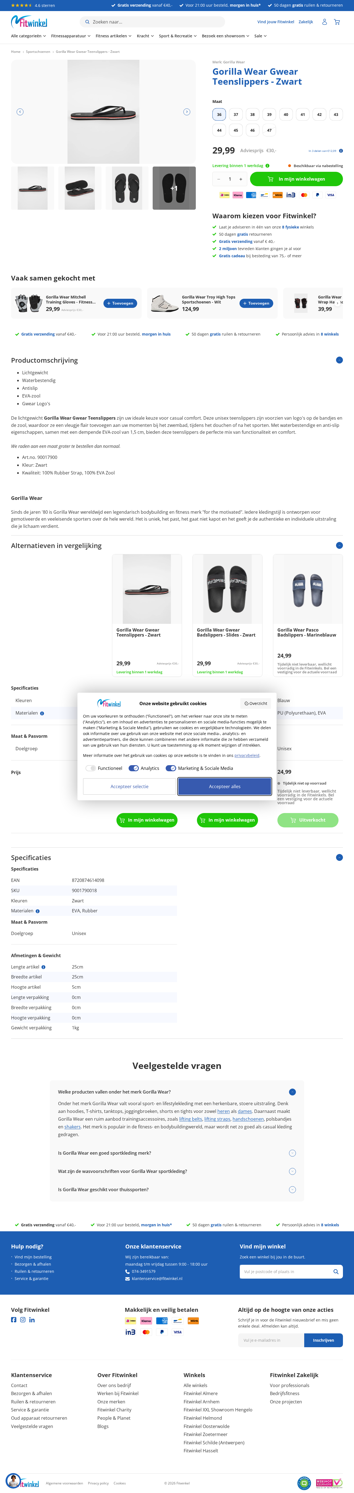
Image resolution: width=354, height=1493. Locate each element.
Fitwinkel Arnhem (202, 1402)
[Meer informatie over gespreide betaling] (341, 151)
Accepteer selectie (130, 786)
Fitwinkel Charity (114, 1410)
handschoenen (248, 1119)
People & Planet (114, 1418)
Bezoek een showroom (223, 35)
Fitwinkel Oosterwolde (207, 1426)
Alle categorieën (26, 35)
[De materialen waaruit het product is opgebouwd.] (42, 713)
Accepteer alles (225, 786)
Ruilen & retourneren (34, 1271)
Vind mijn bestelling (33, 1257)
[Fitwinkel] (25, 1483)
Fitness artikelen (111, 35)
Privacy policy (98, 1483)
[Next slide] (337, 303)
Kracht (143, 35)
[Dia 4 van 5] (174, 188)
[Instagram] (22, 1319)
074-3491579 (143, 1271)
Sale (258, 35)
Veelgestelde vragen (32, 1426)
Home (15, 52)
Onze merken (111, 1402)
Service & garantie (31, 1278)
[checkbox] (102, 768)
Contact (19, 1385)
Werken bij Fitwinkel (118, 1393)
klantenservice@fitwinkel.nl (157, 1278)
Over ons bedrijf (114, 1385)
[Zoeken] (336, 1272)
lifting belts (190, 1119)
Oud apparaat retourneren (39, 1418)
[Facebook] (13, 1319)
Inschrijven (323, 1340)
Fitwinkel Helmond (203, 1418)
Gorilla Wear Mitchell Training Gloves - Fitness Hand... (69, 300)
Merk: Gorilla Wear (228, 61)
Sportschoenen (38, 52)
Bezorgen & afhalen (33, 1264)
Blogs (103, 1426)
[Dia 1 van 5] (32, 188)
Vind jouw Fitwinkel (275, 21)
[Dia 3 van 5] (127, 188)
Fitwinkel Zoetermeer (206, 1434)
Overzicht (258, 703)
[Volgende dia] (186, 111)
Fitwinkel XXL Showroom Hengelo (218, 1410)
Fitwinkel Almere (201, 1393)
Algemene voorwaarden (64, 1483)
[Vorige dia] (20, 111)
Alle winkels (195, 1385)
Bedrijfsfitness (285, 1393)
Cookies (120, 1483)
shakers (72, 1127)
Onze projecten (286, 1402)
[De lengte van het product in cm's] (43, 967)
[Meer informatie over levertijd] (267, 166)
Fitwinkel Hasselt (201, 1451)
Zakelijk (306, 21)
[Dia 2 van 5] (79, 188)
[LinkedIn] (32, 1319)
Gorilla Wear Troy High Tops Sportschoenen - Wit (208, 300)
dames (245, 1111)
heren (223, 1111)
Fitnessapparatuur (68, 35)
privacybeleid (247, 755)
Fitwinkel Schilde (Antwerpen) (214, 1443)
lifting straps (217, 1119)
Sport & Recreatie (175, 35)
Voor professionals (289, 1385)
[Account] (325, 22)
